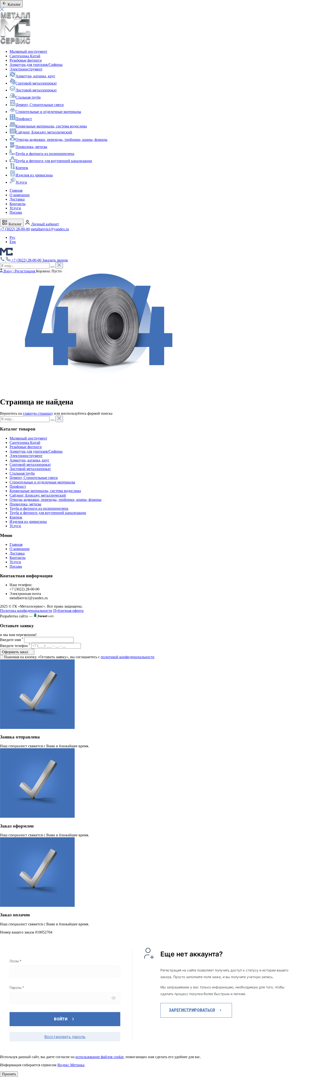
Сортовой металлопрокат (36, 83)
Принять (9, 1074)
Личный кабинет (44, 224)
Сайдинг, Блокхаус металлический (44, 132)
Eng (13, 242)
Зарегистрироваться (192, 1010)
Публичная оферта (68, 611)
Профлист (24, 119)
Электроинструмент (26, 69)
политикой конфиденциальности (127, 657)
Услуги (21, 182)
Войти (60, 1019)
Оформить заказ (15, 652)
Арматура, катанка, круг (35, 76)
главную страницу (38, 413)
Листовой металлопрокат (36, 90)
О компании (20, 195)
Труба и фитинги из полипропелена (45, 154)
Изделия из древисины (34, 175)
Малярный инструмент (28, 51)
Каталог (15, 224)
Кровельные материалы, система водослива (51, 126)
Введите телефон (15, 646)
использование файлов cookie (99, 1057)
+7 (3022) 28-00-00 (15, 229)
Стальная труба (28, 97)
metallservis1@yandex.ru (50, 229)
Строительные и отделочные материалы (48, 112)
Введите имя (11, 640)
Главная (16, 190)
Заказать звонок (55, 260)
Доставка (17, 199)
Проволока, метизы (31, 147)
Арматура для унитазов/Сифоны (36, 65)
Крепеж (22, 168)
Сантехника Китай (25, 56)
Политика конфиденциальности (26, 611)
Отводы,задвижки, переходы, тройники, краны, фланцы (61, 140)
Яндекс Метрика (70, 1065)
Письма (16, 212)
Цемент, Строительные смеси (40, 105)
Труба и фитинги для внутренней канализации (54, 161)
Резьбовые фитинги (26, 60)
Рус (12, 237)
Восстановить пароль (64, 1036)
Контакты (18, 204)
